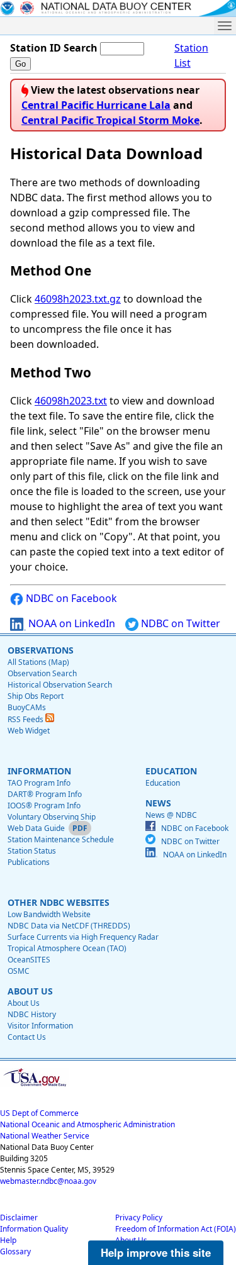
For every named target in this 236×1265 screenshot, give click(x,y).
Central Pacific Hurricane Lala (96, 105)
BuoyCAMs (27, 707)
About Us (24, 1003)
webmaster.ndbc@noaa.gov (48, 1181)
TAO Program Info (39, 782)
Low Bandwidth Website (49, 914)
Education (162, 782)
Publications (29, 862)
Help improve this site (156, 1252)
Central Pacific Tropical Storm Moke (110, 120)
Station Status (32, 850)
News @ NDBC (171, 815)
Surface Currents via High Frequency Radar (83, 937)
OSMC (19, 971)
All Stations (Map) (38, 662)
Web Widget (29, 730)
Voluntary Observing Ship (52, 816)
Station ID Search (54, 48)
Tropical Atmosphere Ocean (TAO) (67, 948)
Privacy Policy (138, 1217)
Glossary (15, 1251)
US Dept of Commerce (39, 1113)
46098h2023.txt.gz (78, 299)
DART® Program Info (45, 794)
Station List (191, 55)
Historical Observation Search (60, 684)
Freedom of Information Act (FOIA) (175, 1228)
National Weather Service (44, 1135)
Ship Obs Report (36, 696)
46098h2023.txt (71, 401)
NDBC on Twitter (179, 623)
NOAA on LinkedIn (70, 623)
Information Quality (34, 1228)
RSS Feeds (26, 719)
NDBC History (32, 1014)
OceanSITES (29, 959)
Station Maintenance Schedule (61, 839)
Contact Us (27, 1037)
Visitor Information (40, 1025)
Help (8, 1240)
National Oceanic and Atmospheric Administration (87, 1124)
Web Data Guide (36, 828)
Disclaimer (19, 1217)
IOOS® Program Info (44, 805)
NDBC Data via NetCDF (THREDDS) (69, 925)
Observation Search (42, 673)
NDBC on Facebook (70, 598)
